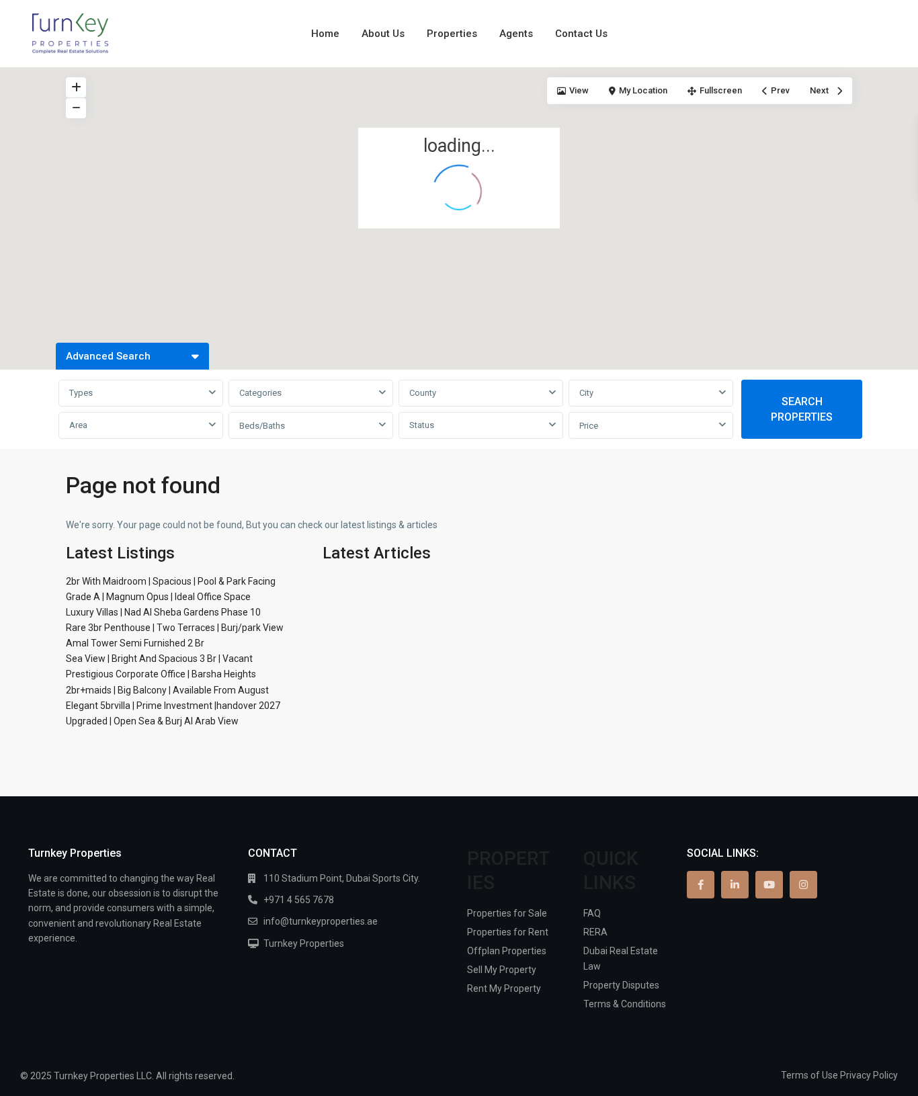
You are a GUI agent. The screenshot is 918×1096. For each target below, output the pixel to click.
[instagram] (803, 884)
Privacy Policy (869, 1075)
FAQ (592, 913)
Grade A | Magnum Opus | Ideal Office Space (158, 596)
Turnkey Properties (303, 943)
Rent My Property (504, 988)
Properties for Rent (507, 932)
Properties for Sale (507, 913)
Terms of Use (809, 1075)
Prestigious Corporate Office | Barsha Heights (161, 674)
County (422, 393)
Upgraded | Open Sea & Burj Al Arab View (152, 721)
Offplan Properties (506, 950)
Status (421, 425)
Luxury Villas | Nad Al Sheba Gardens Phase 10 (163, 612)
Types (81, 393)
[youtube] (769, 884)
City (586, 393)
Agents (516, 34)
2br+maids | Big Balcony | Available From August (167, 690)
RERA (595, 932)
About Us (383, 34)
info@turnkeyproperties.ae (320, 921)
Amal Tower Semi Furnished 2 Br (135, 643)
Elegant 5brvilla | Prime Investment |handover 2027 (173, 705)
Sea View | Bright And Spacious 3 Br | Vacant (159, 658)
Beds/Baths (262, 426)
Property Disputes (621, 985)
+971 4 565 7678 (298, 899)
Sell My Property (501, 969)
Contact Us (581, 34)
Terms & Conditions (624, 1004)
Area (78, 425)
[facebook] (700, 884)
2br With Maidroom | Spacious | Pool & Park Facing (171, 581)
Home (325, 34)
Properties (452, 34)
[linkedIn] (735, 884)
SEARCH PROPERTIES (802, 409)
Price (588, 426)
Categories (260, 393)
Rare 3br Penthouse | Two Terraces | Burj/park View (175, 627)
